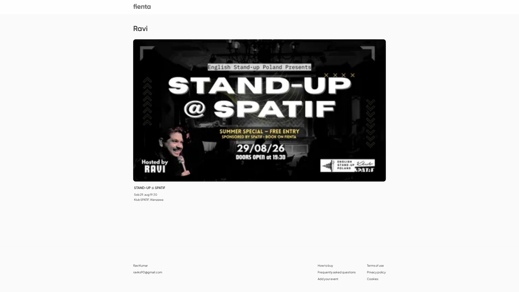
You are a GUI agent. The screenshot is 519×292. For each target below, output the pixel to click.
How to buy (325, 265)
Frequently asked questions (337, 272)
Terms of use (375, 265)
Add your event (328, 279)
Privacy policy (376, 272)
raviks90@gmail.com (147, 272)
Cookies (372, 279)
